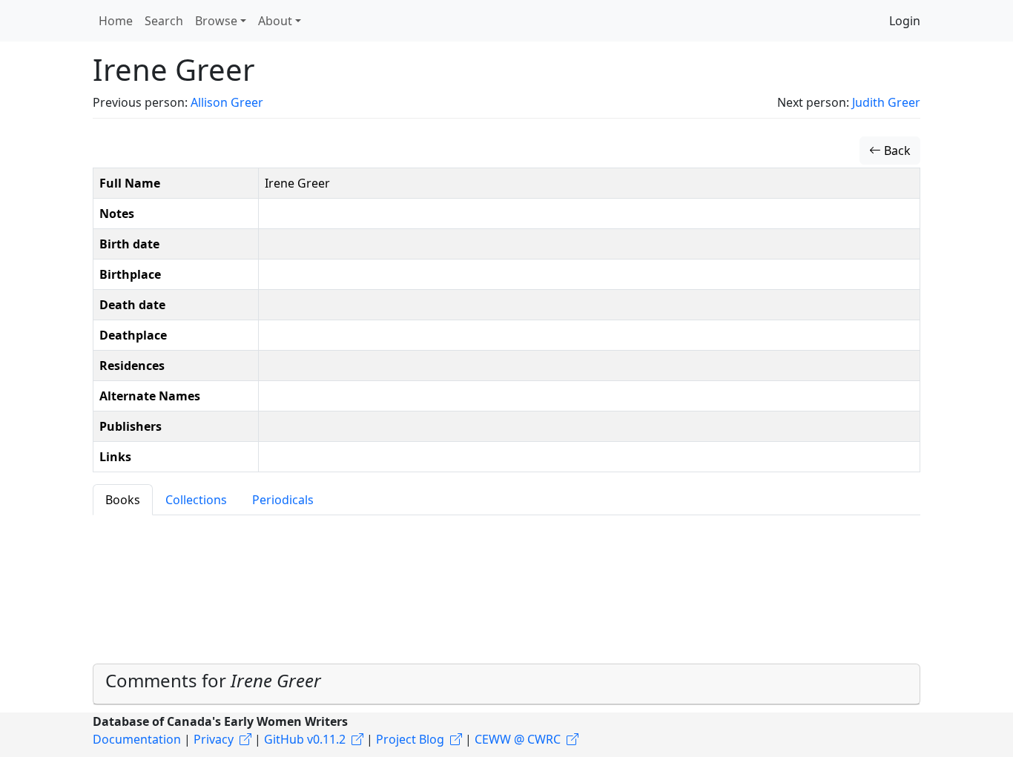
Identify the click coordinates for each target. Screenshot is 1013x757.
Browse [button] (216, 21)
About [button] (275, 21)
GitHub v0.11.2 (305, 739)
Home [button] (116, 21)
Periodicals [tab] (283, 500)
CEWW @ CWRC (518, 739)
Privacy (214, 739)
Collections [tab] (196, 500)
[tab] (506, 684)
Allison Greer (227, 102)
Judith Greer (886, 102)
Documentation (137, 739)
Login (904, 21)
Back (896, 150)
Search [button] (164, 21)
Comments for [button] (213, 680)
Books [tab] (122, 500)
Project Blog (410, 739)
